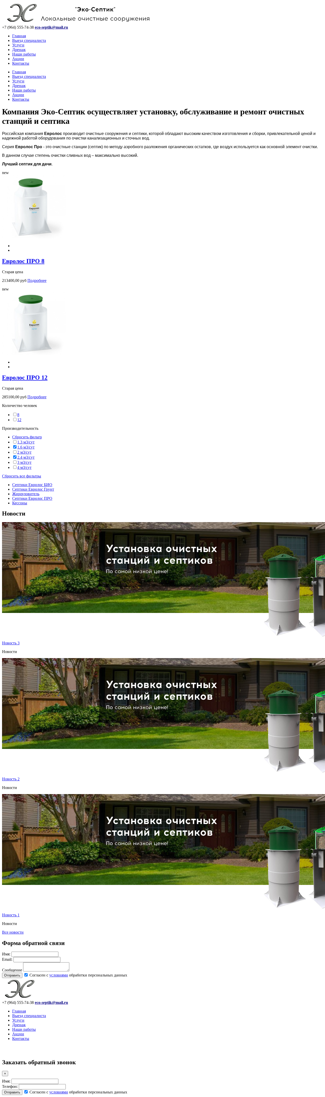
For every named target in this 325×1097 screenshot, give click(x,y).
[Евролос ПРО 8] (34, 237)
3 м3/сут (24, 462)
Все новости (13, 932)
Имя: (6, 954)
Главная (19, 36)
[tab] (162, 405)
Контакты (20, 63)
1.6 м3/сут (26, 447)
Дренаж (19, 49)
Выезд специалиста (29, 40)
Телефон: (10, 1086)
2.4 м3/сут (26, 457)
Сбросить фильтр (27, 437)
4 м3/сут (24, 467)
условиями (58, 975)
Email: (7, 959)
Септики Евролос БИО (32, 485)
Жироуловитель (25, 494)
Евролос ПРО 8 (23, 261)
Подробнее (36, 280)
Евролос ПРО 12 (24, 377)
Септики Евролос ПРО (32, 498)
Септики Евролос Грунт (33, 489)
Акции (18, 59)
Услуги (18, 45)
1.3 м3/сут (26, 442)
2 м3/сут (24, 452)
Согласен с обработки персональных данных (77, 975)
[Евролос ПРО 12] (34, 353)
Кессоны (19, 503)
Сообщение (12, 970)
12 (19, 420)
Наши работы (24, 54)
